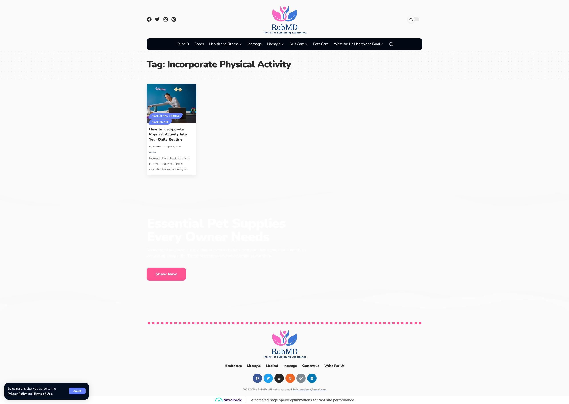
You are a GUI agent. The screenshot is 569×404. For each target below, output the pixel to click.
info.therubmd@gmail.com (310, 389)
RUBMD (157, 146)
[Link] (301, 378)
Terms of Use (43, 394)
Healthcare (160, 121)
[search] (391, 44)
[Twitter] (157, 19)
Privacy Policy (17, 394)
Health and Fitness (166, 115)
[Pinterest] (173, 19)
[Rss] (290, 378)
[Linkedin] (312, 378)
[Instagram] (165, 19)
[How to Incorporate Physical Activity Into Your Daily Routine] (171, 103)
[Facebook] (149, 19)
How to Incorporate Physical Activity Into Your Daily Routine (168, 134)
